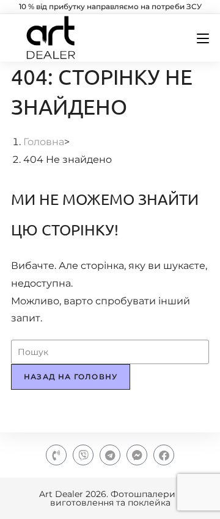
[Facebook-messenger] (137, 455)
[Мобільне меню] (198, 38)
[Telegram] (110, 455)
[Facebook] (163, 455)
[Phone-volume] (56, 455)
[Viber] (83, 455)
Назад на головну (70, 376)
